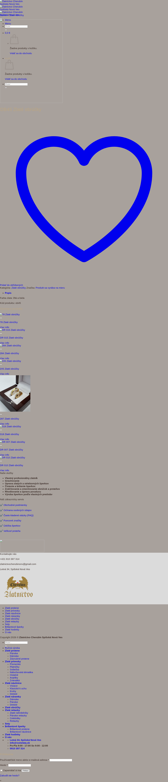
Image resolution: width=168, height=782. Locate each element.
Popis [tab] (8, 293)
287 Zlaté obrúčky (9, 418)
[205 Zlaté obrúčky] (10, 361)
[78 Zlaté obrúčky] (10, 314)
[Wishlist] (1, 18)
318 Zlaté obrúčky (9, 434)
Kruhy (13, 691)
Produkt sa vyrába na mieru (50, 287)
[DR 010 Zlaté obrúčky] (12, 457)
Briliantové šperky (14, 627)
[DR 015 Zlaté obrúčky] (12, 330)
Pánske (14, 653)
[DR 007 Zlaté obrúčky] (12, 442)
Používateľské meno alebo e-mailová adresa (24, 760)
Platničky (14, 667)
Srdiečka (14, 669)
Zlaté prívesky (12, 610)
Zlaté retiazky (12, 621)
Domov (4, 15)
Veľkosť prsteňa (12, 531)
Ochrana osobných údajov (18, 510)
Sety (7, 624)
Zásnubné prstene (19, 658)
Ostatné (14, 675)
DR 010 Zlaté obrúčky (11, 465)
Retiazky (14, 721)
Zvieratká (15, 680)
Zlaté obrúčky (16, 15)
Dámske (14, 656)
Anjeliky (14, 677)
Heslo (4, 765)
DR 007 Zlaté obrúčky (11, 449)
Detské (13, 694)
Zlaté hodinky (12, 629)
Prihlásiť (26, 771)
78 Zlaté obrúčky (9, 322)
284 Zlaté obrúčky (9, 353)
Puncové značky (12, 520)
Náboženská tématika (21, 672)
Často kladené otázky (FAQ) (18, 515)
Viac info (4, 327)
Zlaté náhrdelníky (19, 713)
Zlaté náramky (12, 616)
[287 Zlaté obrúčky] (15, 411)
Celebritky (15, 718)
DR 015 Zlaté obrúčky (11, 337)
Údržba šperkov (12, 525)
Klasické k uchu (18, 688)
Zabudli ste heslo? (9, 775)
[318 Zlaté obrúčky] (10, 426)
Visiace (14, 685)
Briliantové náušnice (20, 731)
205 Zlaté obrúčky (9, 369)
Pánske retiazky (18, 715)
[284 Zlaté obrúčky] (10, 345)
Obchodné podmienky (15, 505)
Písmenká (15, 664)
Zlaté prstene (12, 608)
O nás (8, 632)
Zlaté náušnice (13, 613)
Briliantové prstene (20, 729)
